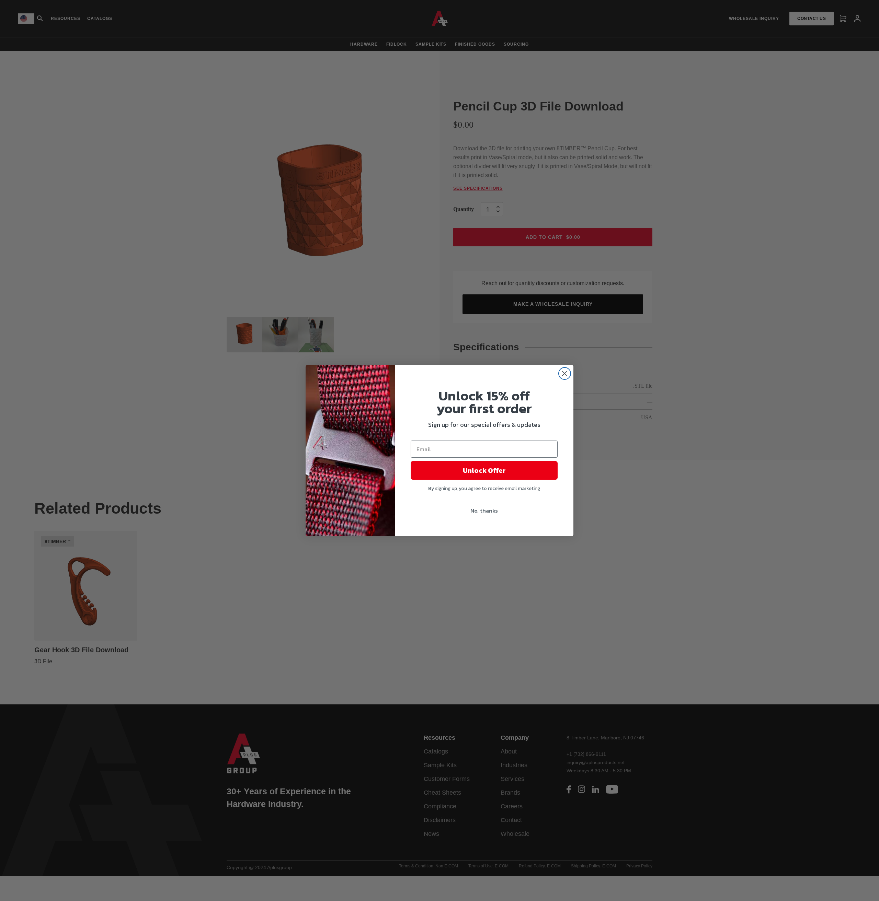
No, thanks (484, 510)
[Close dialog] (565, 373)
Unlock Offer (484, 470)
